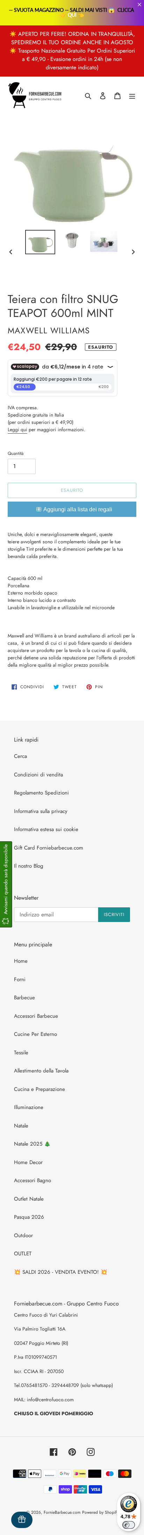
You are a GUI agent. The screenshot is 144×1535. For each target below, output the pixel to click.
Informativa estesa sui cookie (46, 829)
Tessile (21, 1052)
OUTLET (22, 1253)
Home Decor (28, 1162)
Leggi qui (17, 429)
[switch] (128, 1525)
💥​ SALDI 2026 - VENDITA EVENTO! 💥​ (60, 1272)
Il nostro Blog (28, 866)
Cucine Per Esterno (35, 1034)
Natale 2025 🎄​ (32, 1144)
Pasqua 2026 (29, 1217)
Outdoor (23, 1235)
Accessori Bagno (32, 1180)
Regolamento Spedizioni (41, 793)
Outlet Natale (29, 1199)
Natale (21, 1126)
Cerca (20, 756)
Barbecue (24, 997)
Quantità (15, 453)
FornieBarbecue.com (62, 1512)
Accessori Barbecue (36, 1016)
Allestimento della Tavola (41, 1071)
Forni (20, 979)
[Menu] (132, 95)
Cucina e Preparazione (39, 1089)
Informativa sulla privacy (40, 811)
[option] (40, 242)
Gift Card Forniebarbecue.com (48, 848)
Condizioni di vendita (38, 774)
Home (21, 961)
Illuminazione (28, 1107)
